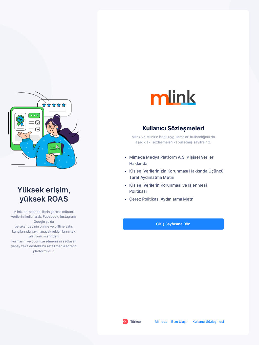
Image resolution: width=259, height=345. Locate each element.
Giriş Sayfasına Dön (173, 224)
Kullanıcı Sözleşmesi (208, 321)
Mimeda (161, 321)
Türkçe (135, 321)
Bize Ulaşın (179, 321)
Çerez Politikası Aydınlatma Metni (162, 199)
